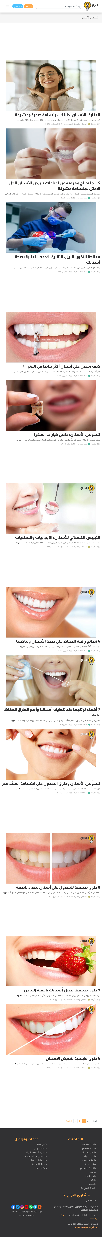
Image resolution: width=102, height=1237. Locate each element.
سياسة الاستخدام (17, 1211)
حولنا (40, 1211)
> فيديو (93, 1172)
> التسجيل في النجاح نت (36, 1156)
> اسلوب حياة (90, 1156)
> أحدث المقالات (89, 1144)
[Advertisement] (51, 40)
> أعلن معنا (42, 1144)
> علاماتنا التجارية (39, 1164)
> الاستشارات (90, 1176)
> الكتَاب (92, 1184)
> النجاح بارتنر (40, 1148)
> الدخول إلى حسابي (38, 1160)
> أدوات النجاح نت (88, 1188)
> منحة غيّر (91, 1200)
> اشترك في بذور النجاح (36, 1152)
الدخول (28, 6)
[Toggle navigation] (7, 6)
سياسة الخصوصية (30, 1211)
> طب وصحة (90, 1164)
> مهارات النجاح (89, 1148)
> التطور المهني (89, 1160)
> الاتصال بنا (41, 1168)
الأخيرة (69, 1121)
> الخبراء (92, 1180)
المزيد (20, 120)
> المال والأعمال (89, 1152)
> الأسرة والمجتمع (88, 1168)
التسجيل (18, 6)
